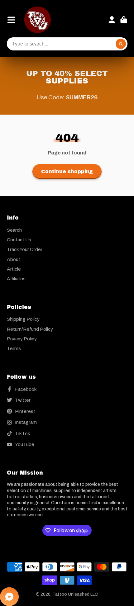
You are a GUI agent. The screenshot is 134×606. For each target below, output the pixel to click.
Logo (37, 20)
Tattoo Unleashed (70, 594)
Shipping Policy (23, 319)
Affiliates (16, 278)
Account (112, 20)
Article (14, 269)
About (13, 259)
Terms (14, 348)
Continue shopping (67, 171)
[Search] (121, 44)
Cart (123, 20)
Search (14, 230)
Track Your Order (24, 249)
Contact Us (19, 239)
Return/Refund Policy (30, 329)
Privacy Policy (22, 338)
